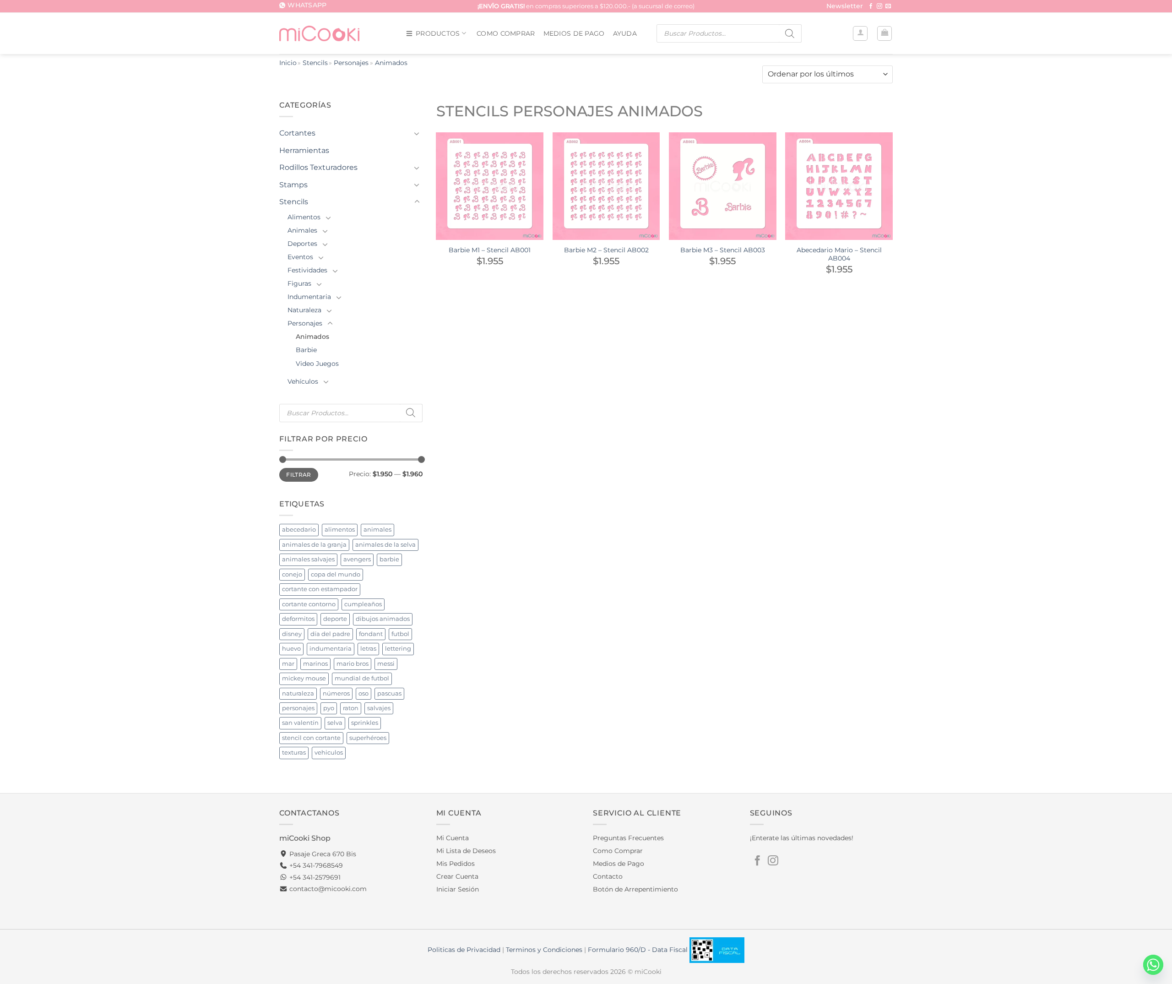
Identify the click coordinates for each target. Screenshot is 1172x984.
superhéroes (367, 737)
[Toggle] (417, 133)
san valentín (300, 722)
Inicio (288, 62)
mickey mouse (304, 678)
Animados (312, 336)
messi (386, 663)
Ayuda (625, 33)
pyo (328, 708)
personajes (298, 708)
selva (334, 722)
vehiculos (329, 752)
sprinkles (364, 722)
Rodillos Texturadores (318, 167)
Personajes (351, 62)
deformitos (298, 618)
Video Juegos (317, 363)
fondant (371, 634)
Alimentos (304, 217)
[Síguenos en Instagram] (879, 6)
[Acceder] (860, 33)
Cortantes (297, 133)
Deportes (302, 243)
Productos (438, 33)
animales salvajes (308, 559)
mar (288, 663)
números (336, 693)
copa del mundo (335, 574)
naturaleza (298, 693)
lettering (398, 648)
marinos (315, 663)
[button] (844, 6)
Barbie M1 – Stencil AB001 (490, 250)
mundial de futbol (362, 678)
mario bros (352, 663)
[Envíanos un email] (888, 6)
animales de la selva (385, 544)
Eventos (300, 257)
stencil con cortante (311, 737)
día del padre (330, 634)
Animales (302, 230)
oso (363, 693)
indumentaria (330, 648)
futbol (400, 634)
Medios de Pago (574, 33)
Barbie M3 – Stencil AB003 (722, 250)
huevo (291, 648)
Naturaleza (304, 310)
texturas (294, 752)
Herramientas (304, 150)
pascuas (389, 693)
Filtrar (298, 474)
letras (368, 648)
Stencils (315, 62)
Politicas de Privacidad (464, 950)
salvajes (379, 708)
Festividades (307, 270)
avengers (357, 559)
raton (350, 708)
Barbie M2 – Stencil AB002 (606, 250)
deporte (335, 618)
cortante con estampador (320, 589)
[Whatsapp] (1153, 965)
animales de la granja (314, 544)
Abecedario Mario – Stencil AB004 (839, 254)
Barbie (306, 350)
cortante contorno (309, 604)
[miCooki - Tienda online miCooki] (319, 33)
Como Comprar (506, 33)
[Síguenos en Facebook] (871, 6)
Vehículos (303, 381)
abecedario (299, 529)
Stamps (293, 184)
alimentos (340, 529)
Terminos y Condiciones (544, 950)
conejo (292, 574)
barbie (389, 559)
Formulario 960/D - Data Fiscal (638, 950)
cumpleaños (363, 604)
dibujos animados (383, 618)
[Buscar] (790, 33)
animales (377, 529)
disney (292, 634)
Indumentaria (309, 297)
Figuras (299, 283)
